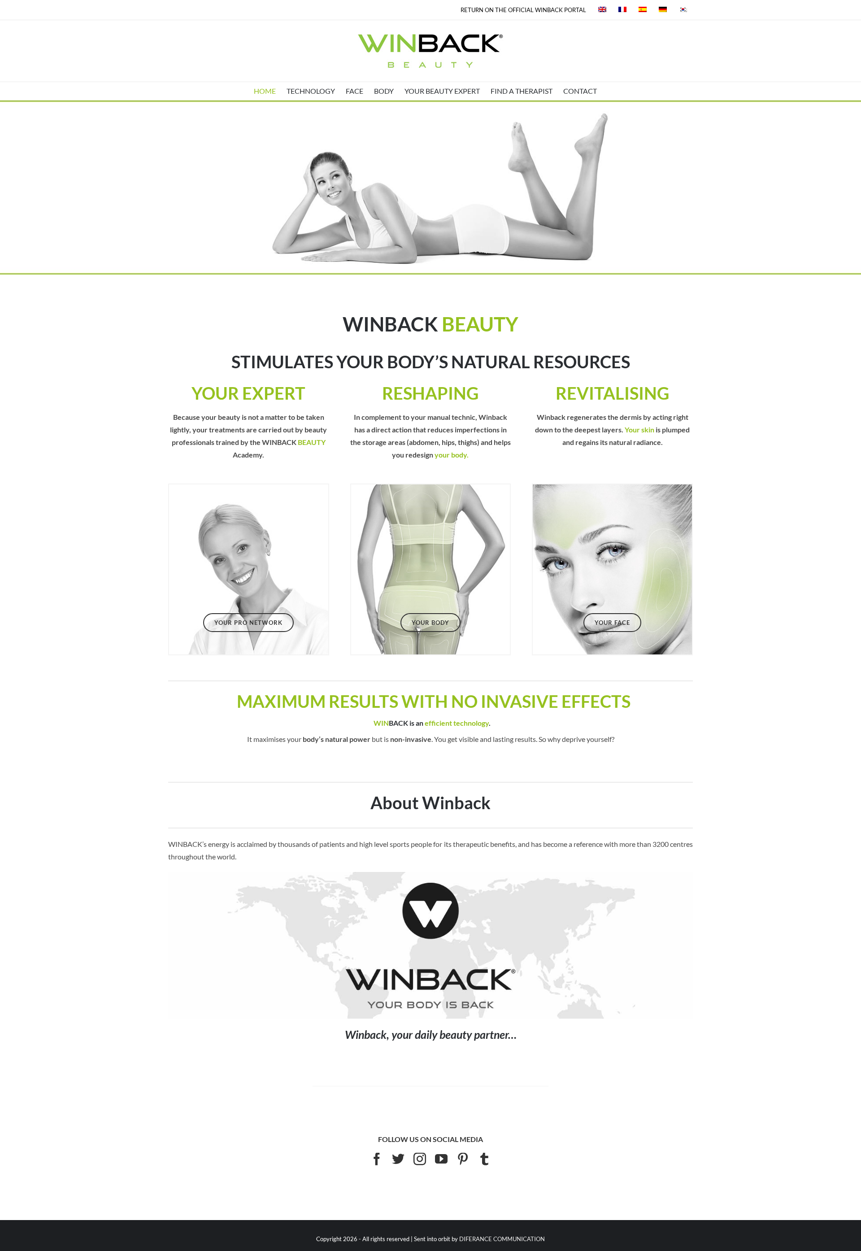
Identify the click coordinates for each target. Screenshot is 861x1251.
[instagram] (419, 1159)
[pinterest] (463, 1159)
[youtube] (441, 1159)
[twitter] (398, 1159)
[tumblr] (484, 1159)
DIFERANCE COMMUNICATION (502, 1238)
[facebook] (376, 1159)
